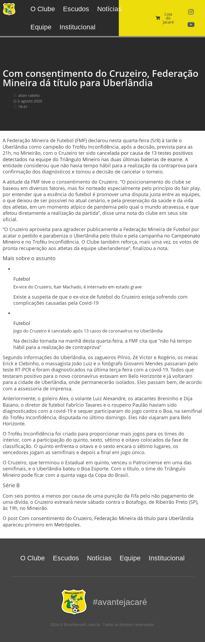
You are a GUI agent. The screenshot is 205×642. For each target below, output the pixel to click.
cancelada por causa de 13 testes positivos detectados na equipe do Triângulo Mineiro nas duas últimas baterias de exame (98, 156)
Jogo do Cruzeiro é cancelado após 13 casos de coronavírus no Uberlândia (88, 331)
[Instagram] (191, 11)
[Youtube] (191, 24)
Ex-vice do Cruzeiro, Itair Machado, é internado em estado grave (77, 287)
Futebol (21, 279)
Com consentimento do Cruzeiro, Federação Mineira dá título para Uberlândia (106, 518)
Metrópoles (67, 524)
